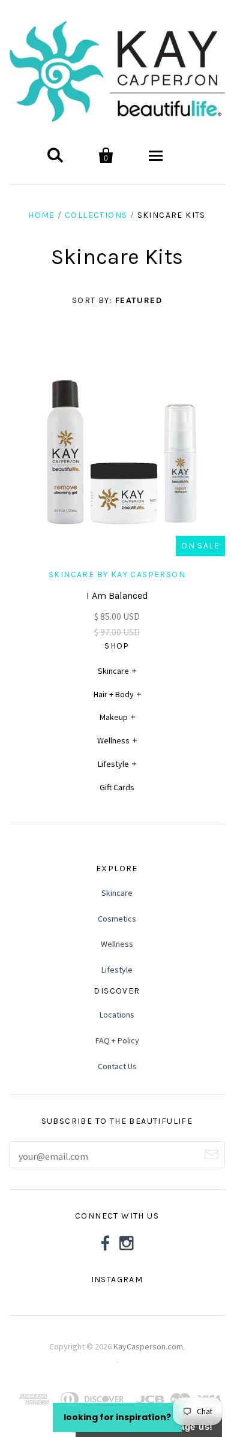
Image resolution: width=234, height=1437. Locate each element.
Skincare (113, 670)
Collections (96, 215)
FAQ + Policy (117, 1040)
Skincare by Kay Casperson (117, 574)
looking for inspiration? (117, 1417)
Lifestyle (113, 763)
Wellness (113, 740)
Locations (117, 1014)
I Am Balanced (117, 595)
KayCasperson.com (148, 1346)
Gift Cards (117, 787)
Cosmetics (117, 918)
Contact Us (117, 1066)
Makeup (114, 717)
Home (41, 215)
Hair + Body (114, 694)
